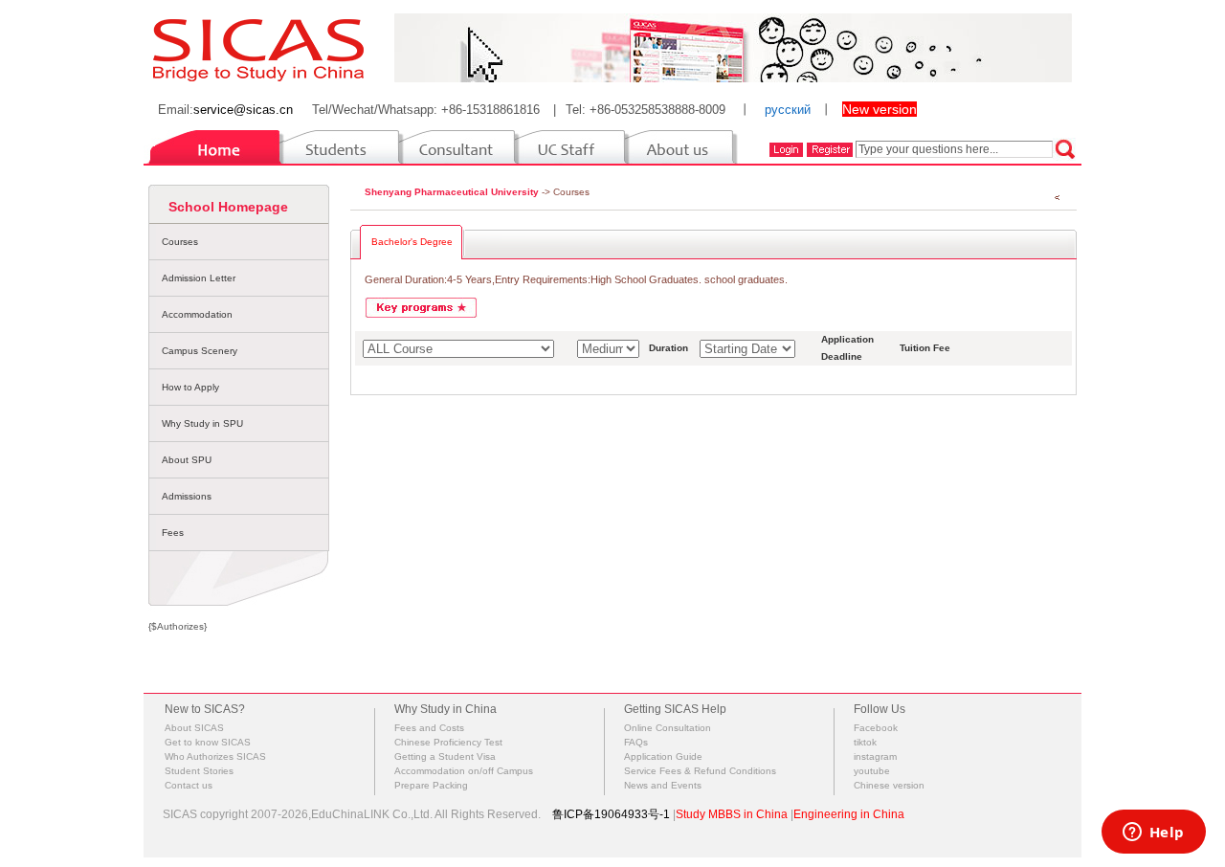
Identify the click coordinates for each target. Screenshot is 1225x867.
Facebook (876, 727)
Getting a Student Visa (445, 756)
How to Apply (190, 387)
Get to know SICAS (208, 742)
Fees (173, 532)
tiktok (865, 742)
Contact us (188, 785)
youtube (872, 771)
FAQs (636, 742)
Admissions (187, 496)
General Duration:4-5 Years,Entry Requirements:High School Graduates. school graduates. (576, 279)
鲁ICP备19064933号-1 (611, 814)
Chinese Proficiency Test (448, 742)
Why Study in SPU (202, 423)
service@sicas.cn (243, 109)
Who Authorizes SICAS (215, 756)
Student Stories (199, 771)
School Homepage (228, 206)
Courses (180, 241)
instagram (875, 756)
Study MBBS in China (732, 814)
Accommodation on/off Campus (463, 771)
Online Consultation (667, 727)
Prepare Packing (431, 785)
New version (879, 109)
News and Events (663, 785)
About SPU (187, 460)
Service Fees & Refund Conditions (700, 771)
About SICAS (194, 727)
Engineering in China (848, 814)
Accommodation (197, 314)
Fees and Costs (429, 727)
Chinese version (889, 785)
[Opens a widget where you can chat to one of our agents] (1153, 833)
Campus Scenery (199, 350)
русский (788, 109)
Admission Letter (198, 278)
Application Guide (663, 756)
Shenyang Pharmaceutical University (452, 192)
